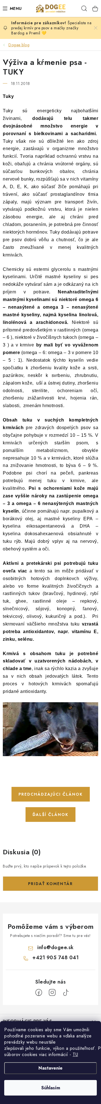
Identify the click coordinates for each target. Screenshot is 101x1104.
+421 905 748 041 (55, 957)
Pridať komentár (50, 883)
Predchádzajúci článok (51, 794)
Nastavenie (50, 1068)
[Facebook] (38, 992)
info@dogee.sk (55, 947)
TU (75, 1054)
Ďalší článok (50, 814)
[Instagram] (52, 992)
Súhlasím (50, 1088)
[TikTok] (65, 992)
